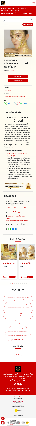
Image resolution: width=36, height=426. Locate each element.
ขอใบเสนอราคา (18, 80)
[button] (10, 283)
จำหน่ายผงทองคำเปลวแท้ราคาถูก (18, 304)
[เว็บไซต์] (16, 229)
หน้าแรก (3, 8)
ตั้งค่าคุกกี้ (23, 422)
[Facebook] (13, 229)
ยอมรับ (27, 422)
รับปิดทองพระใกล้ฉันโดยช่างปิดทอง (18, 336)
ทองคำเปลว (8, 90)
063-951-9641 (22, 208)
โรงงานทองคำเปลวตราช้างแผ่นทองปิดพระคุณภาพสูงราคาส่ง (18, 299)
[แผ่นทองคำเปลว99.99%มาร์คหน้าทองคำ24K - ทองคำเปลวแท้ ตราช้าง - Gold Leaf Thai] (18, 43)
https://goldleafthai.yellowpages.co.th (17, 220)
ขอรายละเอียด (18, 76)
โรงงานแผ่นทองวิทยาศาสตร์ (18, 324)
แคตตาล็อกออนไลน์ (13, 8)
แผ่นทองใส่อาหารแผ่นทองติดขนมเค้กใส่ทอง (18, 309)
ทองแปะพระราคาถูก (18, 328)
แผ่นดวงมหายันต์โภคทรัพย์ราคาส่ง (18, 332)
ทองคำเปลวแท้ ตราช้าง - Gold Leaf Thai (20, 397)
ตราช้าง (13, 70)
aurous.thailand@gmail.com (16, 212)
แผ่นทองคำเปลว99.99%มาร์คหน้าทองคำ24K (15, 97)
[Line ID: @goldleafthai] (9, 229)
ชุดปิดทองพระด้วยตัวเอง (18, 340)
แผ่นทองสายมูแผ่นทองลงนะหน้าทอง (18, 320)
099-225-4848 (12, 208)
